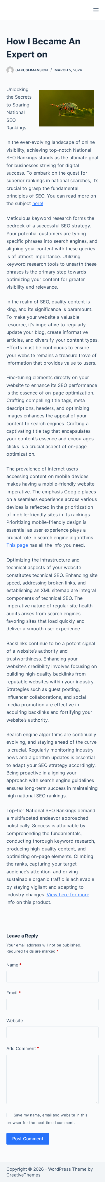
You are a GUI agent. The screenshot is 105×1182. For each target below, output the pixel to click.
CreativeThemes (23, 1175)
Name (14, 965)
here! (37, 203)
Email (13, 992)
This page (17, 545)
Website (14, 1020)
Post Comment (27, 1138)
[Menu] (96, 10)
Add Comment (22, 1048)
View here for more (68, 894)
